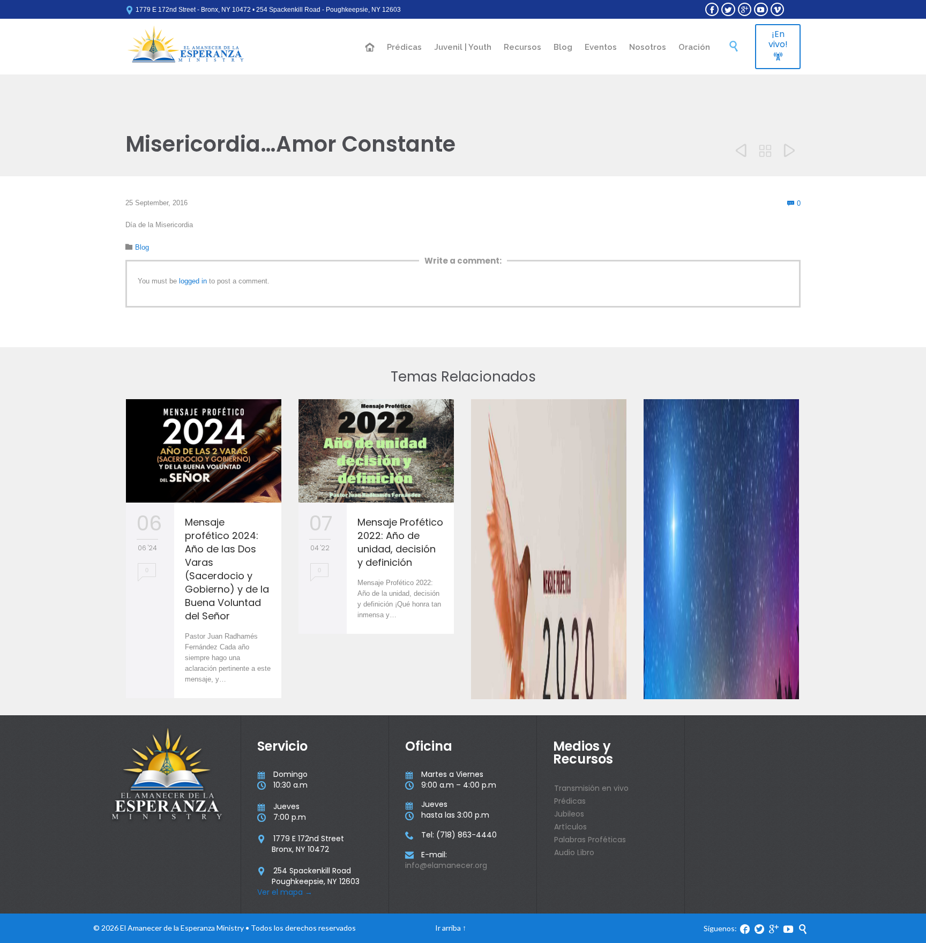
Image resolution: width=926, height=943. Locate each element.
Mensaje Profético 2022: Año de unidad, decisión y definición (400, 542)
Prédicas (570, 801)
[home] (370, 48)
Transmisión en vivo (591, 788)
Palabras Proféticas (590, 839)
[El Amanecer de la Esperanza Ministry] (185, 46)
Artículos (570, 826)
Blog (142, 247)
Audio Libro (574, 852)
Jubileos (569, 814)
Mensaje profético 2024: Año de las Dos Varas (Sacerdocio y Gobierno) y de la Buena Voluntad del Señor (227, 569)
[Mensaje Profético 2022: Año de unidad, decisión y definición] (376, 451)
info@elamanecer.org (446, 865)
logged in (193, 281)
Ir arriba (448, 927)
